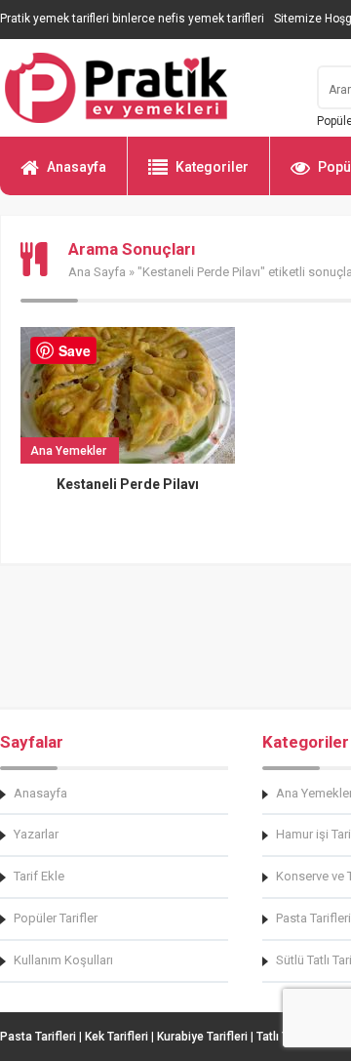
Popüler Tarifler (56, 918)
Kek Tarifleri (116, 1036)
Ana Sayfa (97, 272)
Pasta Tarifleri (38, 1036)
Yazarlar (36, 834)
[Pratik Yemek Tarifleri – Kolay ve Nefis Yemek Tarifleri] (146, 88)
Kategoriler (212, 167)
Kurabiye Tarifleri (202, 1036)
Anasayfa (76, 167)
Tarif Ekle (39, 876)
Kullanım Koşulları (63, 960)
